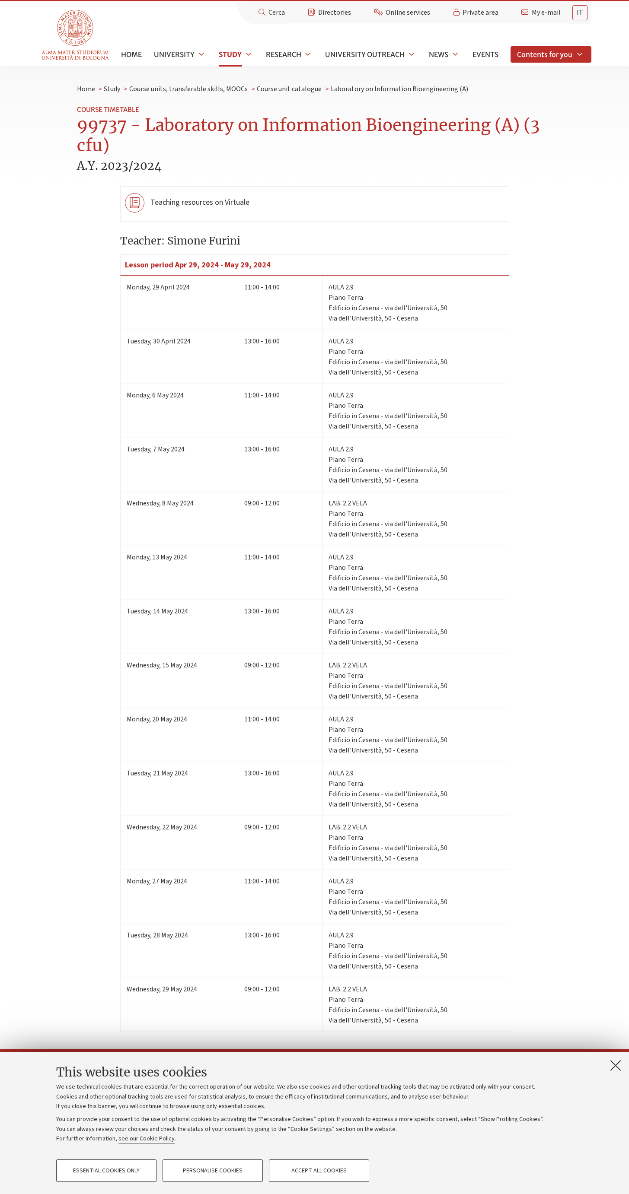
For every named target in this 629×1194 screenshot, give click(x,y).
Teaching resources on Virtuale (199, 202)
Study (230, 54)
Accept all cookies (319, 1170)
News (438, 54)
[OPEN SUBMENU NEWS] (454, 54)
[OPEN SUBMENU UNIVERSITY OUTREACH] (411, 54)
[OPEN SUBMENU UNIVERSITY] (201, 54)
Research (283, 54)
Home (131, 54)
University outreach (365, 54)
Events (485, 54)
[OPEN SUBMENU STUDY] (248, 54)
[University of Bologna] (76, 35)
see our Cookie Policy (146, 1138)
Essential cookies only (106, 1170)
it (580, 12)
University (174, 54)
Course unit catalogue (289, 89)
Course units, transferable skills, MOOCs (188, 89)
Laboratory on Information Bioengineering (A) (399, 89)
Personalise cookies (213, 1170)
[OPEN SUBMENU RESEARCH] (307, 54)
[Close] (616, 1065)
